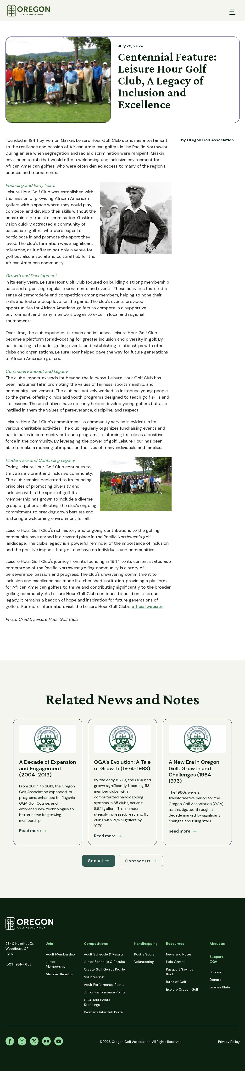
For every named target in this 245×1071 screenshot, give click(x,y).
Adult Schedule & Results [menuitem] (104, 954)
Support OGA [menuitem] (216, 959)
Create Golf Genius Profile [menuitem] (104, 969)
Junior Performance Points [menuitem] (105, 992)
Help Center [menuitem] (175, 962)
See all (95, 861)
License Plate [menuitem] (220, 987)
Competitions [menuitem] (96, 943)
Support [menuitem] (216, 972)
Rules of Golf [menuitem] (176, 982)
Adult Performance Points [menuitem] (104, 984)
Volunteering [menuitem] (94, 977)
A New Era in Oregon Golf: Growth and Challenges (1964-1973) (194, 771)
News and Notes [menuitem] (179, 954)
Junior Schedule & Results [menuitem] (104, 962)
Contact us (137, 861)
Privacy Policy (229, 1041)
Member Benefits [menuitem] (59, 974)
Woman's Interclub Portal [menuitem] (103, 1012)
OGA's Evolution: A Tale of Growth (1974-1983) (122, 765)
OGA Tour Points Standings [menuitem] (97, 1002)
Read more (30, 831)
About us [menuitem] (217, 943)
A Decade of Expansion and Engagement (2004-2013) (47, 768)
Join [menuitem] (49, 943)
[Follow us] (10, 1042)
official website (147, 606)
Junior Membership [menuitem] (56, 964)
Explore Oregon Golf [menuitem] (182, 989)
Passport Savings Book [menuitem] (179, 971)
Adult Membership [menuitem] (60, 954)
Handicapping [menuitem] (146, 943)
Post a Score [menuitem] (144, 954)
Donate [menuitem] (215, 979)
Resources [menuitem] (175, 943)
